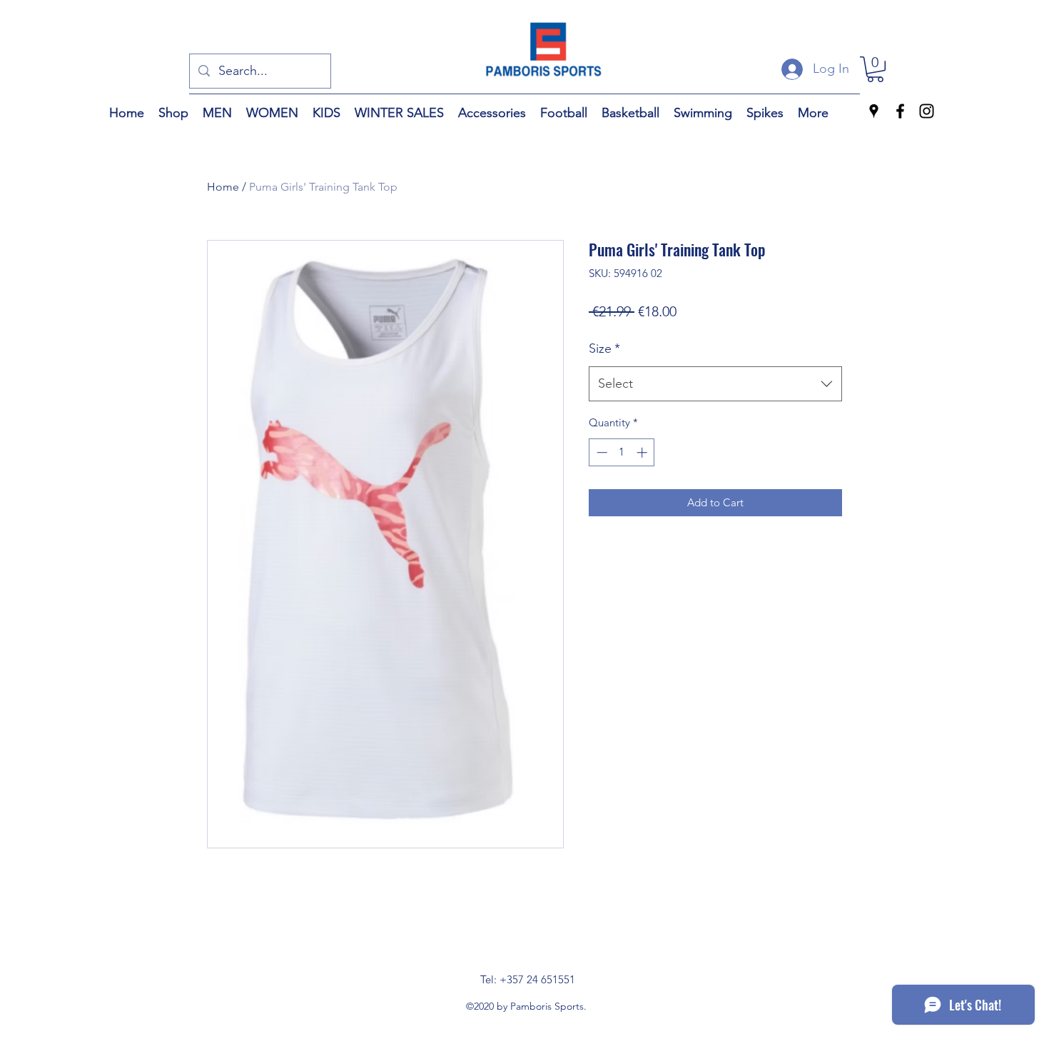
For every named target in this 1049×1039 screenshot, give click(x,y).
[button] (875, 69)
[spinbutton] (622, 452)
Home (223, 187)
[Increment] (643, 452)
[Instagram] (926, 111)
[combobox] (715, 384)
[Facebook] (900, 111)
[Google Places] (873, 111)
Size (604, 348)
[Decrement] (600, 452)
